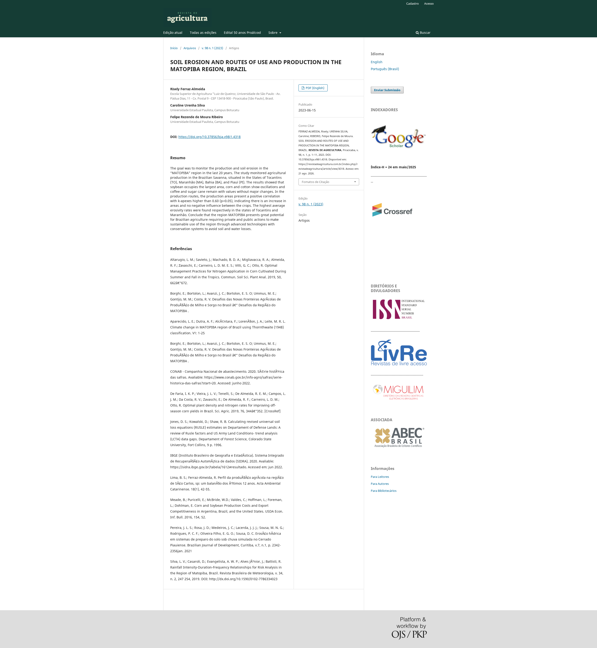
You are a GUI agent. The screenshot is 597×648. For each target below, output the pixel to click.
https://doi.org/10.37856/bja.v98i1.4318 (209, 136)
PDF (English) (314, 88)
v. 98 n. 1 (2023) (212, 48)
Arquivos (190, 48)
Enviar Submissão (387, 90)
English (376, 62)
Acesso (429, 3)
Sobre (273, 32)
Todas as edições (203, 32)
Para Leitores (380, 477)
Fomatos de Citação (315, 182)
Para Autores (380, 484)
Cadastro (412, 3)
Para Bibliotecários (383, 491)
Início (174, 48)
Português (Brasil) (385, 69)
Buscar (424, 32)
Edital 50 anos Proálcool (242, 32)
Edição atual (172, 32)
